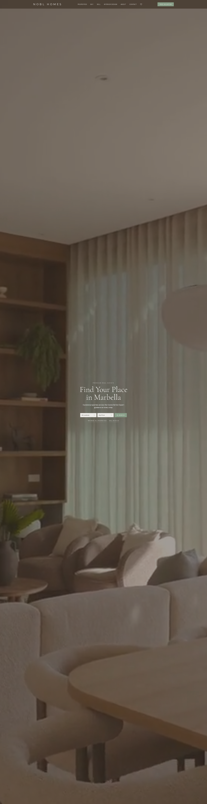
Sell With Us (114, 420)
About (123, 4)
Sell (99, 4)
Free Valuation (166, 4)
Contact (133, 4)
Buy (91, 4)
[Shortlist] (141, 4)
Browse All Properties (97, 420)
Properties (82, 4)
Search (122, 415)
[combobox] (88, 415)
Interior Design (110, 4)
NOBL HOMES (47, 4)
